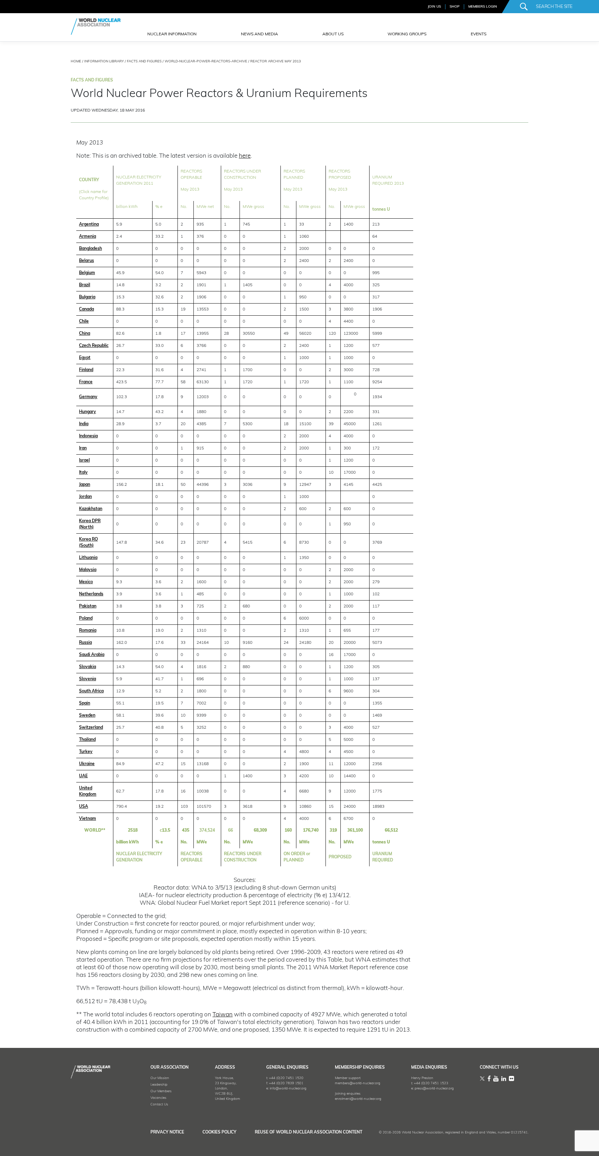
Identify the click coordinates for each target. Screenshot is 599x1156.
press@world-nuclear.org (434, 1089)
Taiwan (222, 1015)
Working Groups (407, 34)
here (245, 156)
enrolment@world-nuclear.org (358, 1099)
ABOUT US (333, 34)
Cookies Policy (219, 1132)
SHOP (455, 7)
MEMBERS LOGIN (482, 7)
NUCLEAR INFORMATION (172, 34)
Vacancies (158, 1098)
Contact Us (159, 1104)
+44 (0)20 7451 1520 (286, 1078)
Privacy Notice (167, 1132)
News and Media (259, 34)
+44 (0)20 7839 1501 (286, 1083)
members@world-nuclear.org (357, 1083)
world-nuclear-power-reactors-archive (206, 61)
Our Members (161, 1091)
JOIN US (434, 7)
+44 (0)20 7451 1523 (431, 1083)
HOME (76, 61)
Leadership (158, 1085)
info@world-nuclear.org (288, 1089)
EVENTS (478, 34)
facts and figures (144, 61)
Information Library (104, 61)
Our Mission (159, 1078)
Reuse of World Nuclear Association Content (308, 1132)
